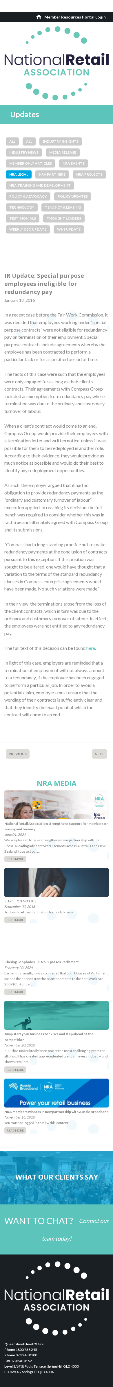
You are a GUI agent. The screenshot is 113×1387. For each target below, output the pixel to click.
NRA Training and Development (40, 185)
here (90, 648)
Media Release (62, 152)
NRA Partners (52, 174)
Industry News (24, 152)
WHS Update (69, 229)
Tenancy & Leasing (63, 207)
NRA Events (74, 163)
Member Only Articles (30, 163)
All (12, 141)
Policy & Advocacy (28, 196)
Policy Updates (73, 196)
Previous (18, 754)
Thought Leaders (64, 218)
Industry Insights (61, 141)
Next (99, 754)
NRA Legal (18, 174)
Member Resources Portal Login (75, 16)
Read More (15, 859)
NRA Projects (89, 174)
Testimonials (22, 218)
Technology (21, 207)
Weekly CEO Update (27, 229)
